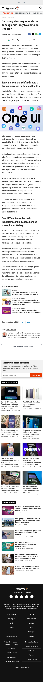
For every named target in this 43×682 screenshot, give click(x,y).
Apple (11, 623)
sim (23, 322)
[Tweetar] (33, 34)
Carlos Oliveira (6, 34)
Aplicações (11, 619)
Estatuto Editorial (11, 653)
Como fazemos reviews (11, 661)
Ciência (31, 614)
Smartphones (11, 614)
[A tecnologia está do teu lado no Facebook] (11, 596)
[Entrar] (40, 8)
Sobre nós (11, 648)
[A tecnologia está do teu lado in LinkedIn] (32, 596)
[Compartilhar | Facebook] (29, 34)
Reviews (31, 623)
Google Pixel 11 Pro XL (22, 13)
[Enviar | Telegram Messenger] (40, 34)
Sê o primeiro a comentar (23, 347)
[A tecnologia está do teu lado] (12, 8)
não (28, 322)
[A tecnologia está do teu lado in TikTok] (26, 596)
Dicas (31, 627)
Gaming (31, 636)
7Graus (26, 667)
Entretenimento (32, 619)
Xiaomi (11, 627)
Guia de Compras (11, 636)
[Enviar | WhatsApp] (36, 34)
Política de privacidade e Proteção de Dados (11, 643)
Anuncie (31, 655)
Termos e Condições (31, 642)
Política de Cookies (31, 646)
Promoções (31, 632)
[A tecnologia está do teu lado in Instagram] (16, 596)
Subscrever (36, 375)
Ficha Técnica (11, 657)
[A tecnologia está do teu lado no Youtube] (21, 596)
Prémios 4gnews (31, 659)
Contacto (31, 650)
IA (11, 632)
